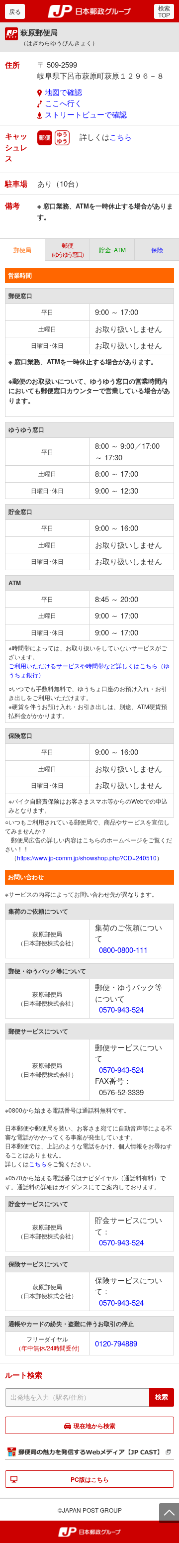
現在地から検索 (94, 1425)
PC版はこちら (90, 1479)
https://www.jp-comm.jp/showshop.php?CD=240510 (87, 857)
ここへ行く (63, 103)
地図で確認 (63, 92)
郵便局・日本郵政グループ (89, 11)
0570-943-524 (121, 1009)
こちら (120, 136)
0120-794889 (116, 1343)
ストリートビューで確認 (86, 114)
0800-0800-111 (123, 949)
